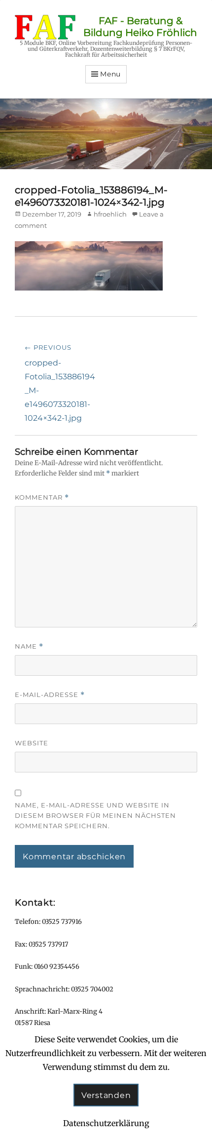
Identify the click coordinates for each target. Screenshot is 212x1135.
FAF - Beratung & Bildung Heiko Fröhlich (140, 26)
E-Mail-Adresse (50, 695)
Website (31, 743)
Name (29, 646)
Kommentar (42, 497)
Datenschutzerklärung (106, 1123)
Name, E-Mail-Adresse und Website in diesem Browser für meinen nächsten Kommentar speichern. (95, 815)
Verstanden (106, 1095)
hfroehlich (110, 214)
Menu (110, 74)
